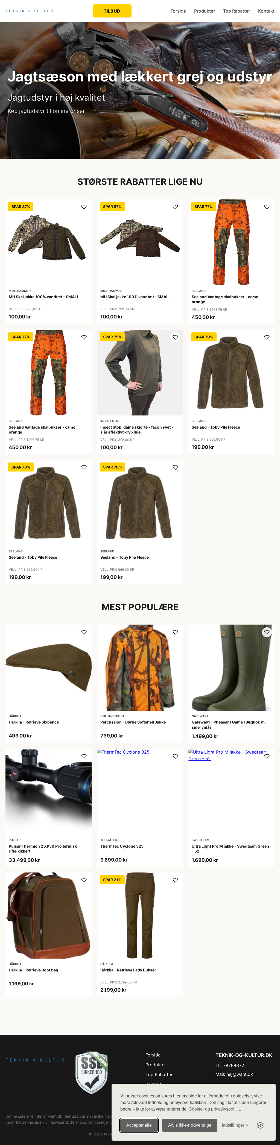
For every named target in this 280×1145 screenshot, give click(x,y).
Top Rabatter (236, 11)
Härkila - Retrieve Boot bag (33, 970)
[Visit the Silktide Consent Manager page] (260, 1125)
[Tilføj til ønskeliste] (84, 207)
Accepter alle (139, 1125)
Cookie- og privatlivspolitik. (215, 1109)
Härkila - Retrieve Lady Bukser (128, 970)
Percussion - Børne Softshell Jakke (133, 722)
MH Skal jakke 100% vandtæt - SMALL (44, 296)
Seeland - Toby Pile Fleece (216, 427)
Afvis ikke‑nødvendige (189, 1125)
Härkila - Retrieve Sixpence (34, 722)
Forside (178, 11)
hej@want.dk (239, 1074)
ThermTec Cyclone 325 (122, 846)
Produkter (204, 11)
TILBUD (112, 11)
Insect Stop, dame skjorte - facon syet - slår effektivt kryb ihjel (136, 429)
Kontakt (266, 11)
